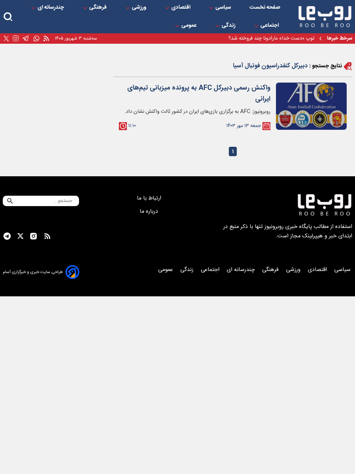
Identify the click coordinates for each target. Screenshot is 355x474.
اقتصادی (181, 7)
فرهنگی (98, 7)
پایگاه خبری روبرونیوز (288, 226)
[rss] (46, 38)
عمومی (189, 25)
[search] (8, 16)
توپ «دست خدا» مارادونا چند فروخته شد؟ (271, 38)
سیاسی (223, 7)
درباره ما (150, 211)
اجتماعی (270, 25)
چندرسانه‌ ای (51, 7)
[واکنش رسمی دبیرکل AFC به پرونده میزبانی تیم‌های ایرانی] (311, 106)
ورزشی (140, 7)
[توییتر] (6, 38)
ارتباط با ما (150, 198)
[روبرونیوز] (324, 17)
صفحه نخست (265, 7)
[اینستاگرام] (15, 38)
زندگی (229, 25)
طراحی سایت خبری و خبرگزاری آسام (33, 272)
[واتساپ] (36, 39)
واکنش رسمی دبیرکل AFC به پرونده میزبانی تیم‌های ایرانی (198, 94)
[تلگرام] (26, 38)
